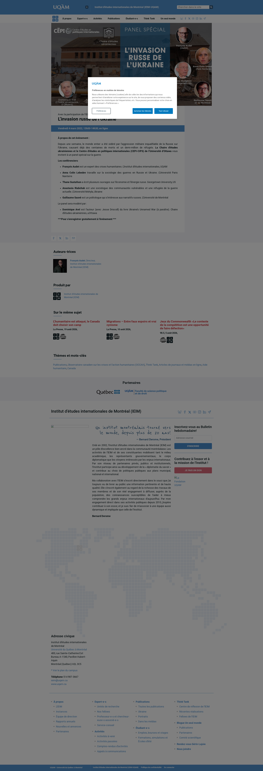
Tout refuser (163, 111)
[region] (132, 98)
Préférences (101, 111)
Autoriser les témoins (142, 111)
